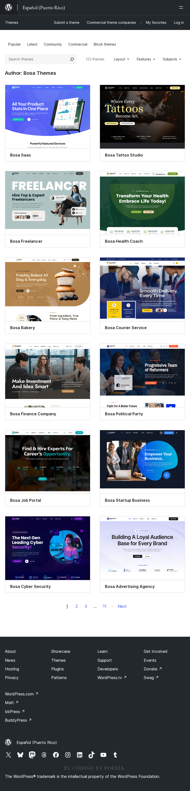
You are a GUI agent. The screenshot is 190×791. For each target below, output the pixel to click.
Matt (12, 702)
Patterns (59, 677)
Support (104, 660)
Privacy (12, 677)
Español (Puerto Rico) (37, 742)
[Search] (72, 59)
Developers (107, 668)
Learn (102, 651)
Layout (119, 59)
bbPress (15, 711)
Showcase (60, 651)
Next (122, 606)
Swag (151, 677)
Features (144, 59)
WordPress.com (22, 693)
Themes (11, 22)
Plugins (57, 668)
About (10, 651)
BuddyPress (18, 720)
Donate (153, 668)
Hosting (12, 668)
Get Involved (155, 651)
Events (150, 660)
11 (104, 606)
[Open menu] (182, 7)
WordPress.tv (112, 677)
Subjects (170, 59)
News (10, 660)
